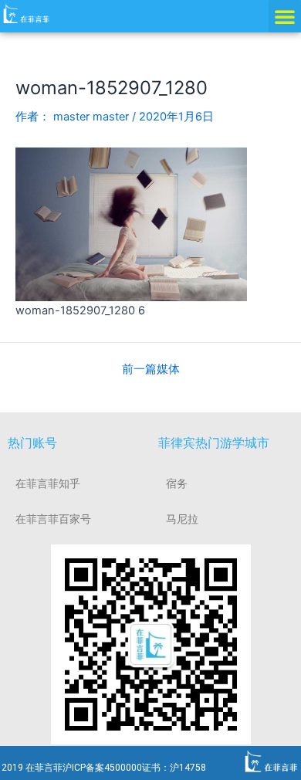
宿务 (177, 483)
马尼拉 (182, 519)
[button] (285, 16)
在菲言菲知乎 (47, 483)
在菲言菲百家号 (53, 519)
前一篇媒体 (151, 369)
